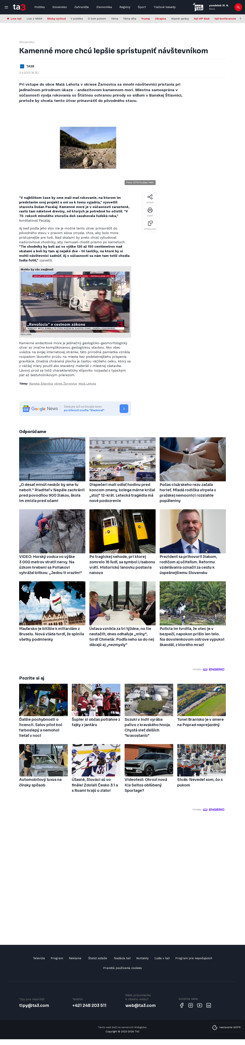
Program (57, 958)
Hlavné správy (180, 18)
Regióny (124, 7)
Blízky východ (56, 18)
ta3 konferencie (225, 18)
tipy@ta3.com (34, 1005)
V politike (77, 18)
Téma (114, 18)
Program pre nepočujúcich (193, 958)
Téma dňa (129, 18)
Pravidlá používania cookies (122, 968)
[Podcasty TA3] (198, 7)
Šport (142, 7)
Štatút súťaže (97, 958)
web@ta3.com (140, 1005)
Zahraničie (81, 7)
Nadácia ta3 (122, 958)
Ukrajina (160, 18)
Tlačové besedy (165, 7)
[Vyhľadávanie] (238, 7)
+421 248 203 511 (89, 1005)
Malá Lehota (87, 383)
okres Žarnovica (65, 383)
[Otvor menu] (6, 7)
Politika (39, 7)
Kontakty (142, 958)
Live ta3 (16, 18)
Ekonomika (104, 7)
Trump (145, 18)
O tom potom (97, 18)
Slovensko (59, 7)
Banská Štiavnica (41, 383)
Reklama (75, 958)
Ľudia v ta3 (162, 958)
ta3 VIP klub (202, 18)
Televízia (39, 958)
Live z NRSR (34, 18)
